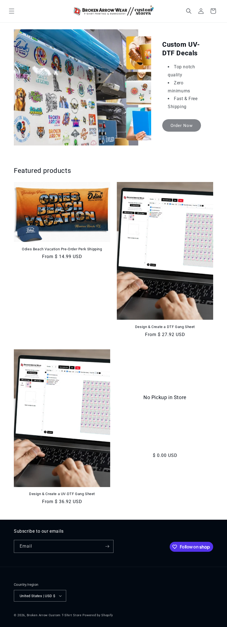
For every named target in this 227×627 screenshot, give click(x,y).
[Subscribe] (107, 546)
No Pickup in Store (165, 397)
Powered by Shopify (97, 615)
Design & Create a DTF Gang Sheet (165, 327)
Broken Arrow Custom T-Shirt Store (54, 615)
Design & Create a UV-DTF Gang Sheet (62, 494)
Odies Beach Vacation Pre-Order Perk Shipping (62, 249)
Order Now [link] (182, 125)
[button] (12, 11)
